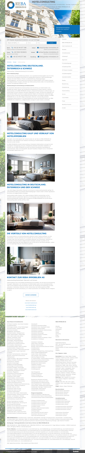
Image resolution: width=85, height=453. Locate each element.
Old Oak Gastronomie (26, 426)
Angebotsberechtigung (61, 342)
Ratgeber (58, 350)
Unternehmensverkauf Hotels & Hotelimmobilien (42, 397)
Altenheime (9, 372)
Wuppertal (68, 375)
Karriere (57, 330)
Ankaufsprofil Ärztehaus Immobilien (39, 334)
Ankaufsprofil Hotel (35, 327)
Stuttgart (58, 375)
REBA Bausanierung (19, 420)
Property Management (36, 375)
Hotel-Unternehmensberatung (38, 415)
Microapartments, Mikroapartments (15, 342)
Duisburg (63, 363)
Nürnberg (65, 371)
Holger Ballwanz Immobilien (59, 425)
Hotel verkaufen (35, 355)
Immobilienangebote (66, 73)
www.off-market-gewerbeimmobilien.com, (61, 437)
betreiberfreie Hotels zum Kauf (14, 388)
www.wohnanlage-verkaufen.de (14, 434)
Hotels (8, 334)
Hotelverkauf (34, 351)
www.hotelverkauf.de (22, 430)
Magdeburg (61, 359)
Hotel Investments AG (67, 46)
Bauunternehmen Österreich (62, 392)
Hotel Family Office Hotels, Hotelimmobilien (17, 392)
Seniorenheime (10, 373)
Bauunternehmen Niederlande (62, 395)
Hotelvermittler (34, 385)
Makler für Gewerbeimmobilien (32, 419)
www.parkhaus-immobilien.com (29, 434)
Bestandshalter (37, 417)
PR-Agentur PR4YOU (15, 426)
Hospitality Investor (19, 407)
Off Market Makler (35, 410)
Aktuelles (64, 49)
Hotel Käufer (41, 343)
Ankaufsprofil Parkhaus (36, 336)
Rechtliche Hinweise (66, 104)
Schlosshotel (14, 337)
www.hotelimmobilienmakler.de (14, 433)
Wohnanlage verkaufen (12, 327)
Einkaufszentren (18, 345)
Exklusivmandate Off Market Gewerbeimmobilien (67, 347)
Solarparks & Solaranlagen (13, 363)
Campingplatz (10, 369)
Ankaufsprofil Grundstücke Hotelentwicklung (41, 330)
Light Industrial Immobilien (22, 358)
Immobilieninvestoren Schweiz (38, 404)
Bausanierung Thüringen (51, 420)
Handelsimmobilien (11, 348)
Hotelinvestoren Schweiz (61, 415)
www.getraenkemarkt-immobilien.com (65, 436)
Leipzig (57, 359)
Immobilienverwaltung (36, 409)
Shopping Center (20, 348)
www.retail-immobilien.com (45, 437)
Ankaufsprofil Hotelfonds (36, 331)
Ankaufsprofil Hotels (45, 327)
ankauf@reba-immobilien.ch (48, 47)
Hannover (75, 365)
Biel (67, 381)
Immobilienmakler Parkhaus (19, 397)
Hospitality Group (11, 407)
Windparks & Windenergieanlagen (14, 364)
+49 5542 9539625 (20, 52)
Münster (57, 371)
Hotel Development (35, 382)
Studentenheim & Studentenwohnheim (16, 343)
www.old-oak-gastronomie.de (40, 433)
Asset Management (35, 372)
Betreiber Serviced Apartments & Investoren (17, 405)
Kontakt (59, 31)
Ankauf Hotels (34, 343)
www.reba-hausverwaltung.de (28, 431)
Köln (73, 366)
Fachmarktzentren (16, 354)
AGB (8, 443)
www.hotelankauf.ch (11, 430)
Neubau (64, 80)
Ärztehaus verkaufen (16, 375)
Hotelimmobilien (14, 334)
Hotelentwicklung (45, 382)
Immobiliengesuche (35, 369)
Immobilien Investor (35, 406)
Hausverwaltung (65, 90)
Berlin (63, 356)
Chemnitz (69, 362)
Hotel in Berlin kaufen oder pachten (15, 336)
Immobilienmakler (67, 417)
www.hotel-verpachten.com (41, 431)
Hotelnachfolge (34, 388)
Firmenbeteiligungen (66, 63)
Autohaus (17, 361)
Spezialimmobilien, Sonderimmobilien (15, 377)
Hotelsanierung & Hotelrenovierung (21, 383)
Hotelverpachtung (49, 351)
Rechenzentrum (10, 361)
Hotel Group (9, 408)
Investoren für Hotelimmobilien (38, 366)
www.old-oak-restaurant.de (53, 433)
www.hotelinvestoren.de (30, 309)
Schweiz (57, 381)
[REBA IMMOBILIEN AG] (16, 4)
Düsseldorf (58, 357)
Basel (61, 381)
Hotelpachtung (41, 351)
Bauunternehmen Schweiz (61, 393)
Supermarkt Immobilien (12, 349)
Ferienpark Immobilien (12, 367)
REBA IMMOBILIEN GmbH (23, 425)
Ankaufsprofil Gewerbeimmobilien (39, 325)
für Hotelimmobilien (35, 358)
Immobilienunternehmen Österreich (64, 407)
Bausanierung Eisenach (30, 420)
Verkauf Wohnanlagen (23, 327)
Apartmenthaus (10, 339)
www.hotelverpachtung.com (33, 430)
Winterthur (72, 383)
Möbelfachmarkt (10, 357)
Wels (60, 380)
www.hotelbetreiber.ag (31, 305)
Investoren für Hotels (36, 367)
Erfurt (66, 363)
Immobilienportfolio (66, 66)
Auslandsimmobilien (66, 76)
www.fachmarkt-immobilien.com (30, 437)
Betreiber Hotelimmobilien (37, 345)
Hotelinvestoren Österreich (62, 413)
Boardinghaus (18, 339)
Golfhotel (9, 337)
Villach (57, 380)
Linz (70, 377)
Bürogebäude (10, 331)
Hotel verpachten (43, 355)
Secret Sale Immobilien (23, 324)
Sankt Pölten (71, 378)
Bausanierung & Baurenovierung (14, 382)
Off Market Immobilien (67, 70)
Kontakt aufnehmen (30, 295)
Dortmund (58, 363)
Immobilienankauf (66, 52)
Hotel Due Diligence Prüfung (37, 357)
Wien (62, 377)
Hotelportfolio (22, 334)
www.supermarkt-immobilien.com (14, 437)
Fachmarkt (9, 354)
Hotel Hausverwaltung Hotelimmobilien (40, 360)
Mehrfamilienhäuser (18, 340)
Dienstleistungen (59, 345)
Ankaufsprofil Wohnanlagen (37, 333)
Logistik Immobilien (11, 358)
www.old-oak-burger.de (27, 433)
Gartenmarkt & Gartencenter (18, 355)
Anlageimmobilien (21, 328)
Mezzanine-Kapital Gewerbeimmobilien (40, 407)
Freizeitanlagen (10, 366)
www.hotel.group (66, 439)
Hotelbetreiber (34, 389)
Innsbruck (60, 378)
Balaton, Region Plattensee (66, 386)
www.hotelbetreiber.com (26, 440)
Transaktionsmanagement (37, 376)
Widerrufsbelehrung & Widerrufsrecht (29, 443)
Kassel (76, 357)
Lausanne (58, 383)
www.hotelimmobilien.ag (56, 428)
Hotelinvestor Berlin (21, 411)
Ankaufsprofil (34, 324)
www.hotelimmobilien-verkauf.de (65, 430)
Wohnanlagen (10, 340)
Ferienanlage (21, 367)
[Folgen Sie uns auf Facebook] (76, 451)
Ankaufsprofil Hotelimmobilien (38, 328)
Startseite (64, 39)
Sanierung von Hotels (43, 380)
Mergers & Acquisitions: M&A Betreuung (40, 394)
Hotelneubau (10, 383)
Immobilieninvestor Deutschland (63, 401)
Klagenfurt (65, 378)
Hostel (19, 337)
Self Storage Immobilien (18, 379)
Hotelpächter (42, 389)
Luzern (61, 383)
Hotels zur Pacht (15, 386)
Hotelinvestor (30, 417)
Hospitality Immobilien (36, 364)
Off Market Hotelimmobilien (13, 391)
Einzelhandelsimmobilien (12, 346)
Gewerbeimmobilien (11, 328)
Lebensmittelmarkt (11, 351)
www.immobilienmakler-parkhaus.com (46, 434)
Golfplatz (16, 369)
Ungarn (57, 386)
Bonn (70, 360)
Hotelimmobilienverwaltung (47, 358)
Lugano (72, 381)
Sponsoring (58, 333)
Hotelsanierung (65, 87)
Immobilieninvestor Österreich (62, 402)
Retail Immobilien (23, 346)
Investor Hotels (34, 354)
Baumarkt (9, 355)
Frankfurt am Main (65, 357)
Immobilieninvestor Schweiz (62, 404)
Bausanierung (65, 83)
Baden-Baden (69, 356)
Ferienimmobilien (19, 366)
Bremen (64, 362)
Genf (69, 381)
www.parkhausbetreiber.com (19, 436)
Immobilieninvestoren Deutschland (39, 401)
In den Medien (65, 97)
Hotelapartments (20, 333)
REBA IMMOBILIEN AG (67, 42)
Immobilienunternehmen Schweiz (63, 409)
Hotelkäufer (40, 342)
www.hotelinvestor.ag (31, 307)
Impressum (23, 451)
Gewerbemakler (59, 417)
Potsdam (68, 372)
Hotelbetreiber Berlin (11, 411)
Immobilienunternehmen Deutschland (64, 406)
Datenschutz (29, 451)
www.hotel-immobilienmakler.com (41, 439)
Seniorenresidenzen (19, 373)
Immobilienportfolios (11, 325)
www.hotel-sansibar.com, (66, 433)
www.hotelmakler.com (12, 439)
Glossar (14, 62)
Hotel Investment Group (18, 408)
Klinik (14, 376)
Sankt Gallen (67, 383)
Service (63, 94)
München (67, 359)
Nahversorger (24, 354)
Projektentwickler (21, 380)
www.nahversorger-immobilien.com (48, 436)
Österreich (58, 377)
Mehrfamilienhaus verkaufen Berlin (15, 398)
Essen (70, 363)
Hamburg (72, 357)
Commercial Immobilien (12, 330)
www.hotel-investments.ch (31, 302)
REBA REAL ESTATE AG (35, 425)
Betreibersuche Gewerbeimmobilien (39, 361)
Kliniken (18, 376)
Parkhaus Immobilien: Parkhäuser (14, 360)
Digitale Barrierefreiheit (15, 443)
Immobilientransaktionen (36, 373)
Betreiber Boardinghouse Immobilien (15, 401)
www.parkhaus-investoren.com (62, 434)
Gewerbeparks (17, 331)
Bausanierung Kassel (42, 379)
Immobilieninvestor (22, 417)
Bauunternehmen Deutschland (62, 390)
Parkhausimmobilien (11, 394)
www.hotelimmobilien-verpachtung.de (49, 430)
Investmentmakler (43, 419)
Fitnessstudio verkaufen (19, 370)
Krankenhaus (10, 376)
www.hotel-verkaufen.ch (54, 431)
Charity (57, 332)
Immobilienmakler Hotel (12, 419)
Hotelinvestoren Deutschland (62, 412)
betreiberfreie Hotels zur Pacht (14, 389)
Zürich (57, 384)
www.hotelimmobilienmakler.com (25, 439)
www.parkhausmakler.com (33, 436)
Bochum (67, 360)
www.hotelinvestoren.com (56, 439)
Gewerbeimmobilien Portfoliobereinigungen (17, 413)
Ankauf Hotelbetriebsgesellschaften (39, 352)
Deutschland (59, 356)
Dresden (74, 356)
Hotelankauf (65, 56)
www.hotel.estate (64, 431)
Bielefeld (62, 360)
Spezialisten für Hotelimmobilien (14, 410)
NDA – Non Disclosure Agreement (63, 344)
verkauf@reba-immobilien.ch (48, 52)
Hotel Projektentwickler (36, 383)
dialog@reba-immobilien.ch (49, 56)
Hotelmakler (21, 419)
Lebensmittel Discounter (23, 349)
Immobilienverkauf (35, 349)
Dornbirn (73, 377)
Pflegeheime (15, 372)
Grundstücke (10, 379)
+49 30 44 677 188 (19, 47)
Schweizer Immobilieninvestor (38, 400)
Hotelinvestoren (42, 354)
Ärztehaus (9, 375)
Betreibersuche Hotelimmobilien (38, 363)
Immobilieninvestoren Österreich (38, 403)
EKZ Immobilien (10, 345)
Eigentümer (64, 59)
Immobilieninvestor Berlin (61, 399)
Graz (57, 378)
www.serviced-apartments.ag (14, 431)
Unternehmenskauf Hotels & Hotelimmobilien (41, 395)
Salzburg (66, 377)
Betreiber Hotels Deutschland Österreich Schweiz (42, 346)
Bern (64, 381)
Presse (63, 101)
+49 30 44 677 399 (19, 56)
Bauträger (13, 380)
